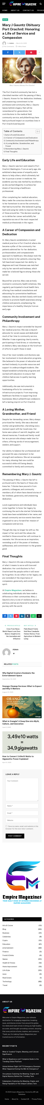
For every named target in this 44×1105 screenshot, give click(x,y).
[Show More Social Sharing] (39, 52)
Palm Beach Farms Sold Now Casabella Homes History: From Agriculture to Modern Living (32, 634)
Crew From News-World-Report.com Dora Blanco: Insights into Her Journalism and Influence (11, 634)
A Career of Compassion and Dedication (21, 138)
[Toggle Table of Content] (36, 131)
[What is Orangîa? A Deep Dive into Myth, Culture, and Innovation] (22, 707)
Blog (5, 19)
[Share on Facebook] (7, 52)
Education (6, 944)
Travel (4, 985)
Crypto (5, 940)
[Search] (40, 3)
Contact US (28, 10)
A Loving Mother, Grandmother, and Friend (20, 144)
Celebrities (6, 937)
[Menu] (3, 3)
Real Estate (6, 978)
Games (5, 959)
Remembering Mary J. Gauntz (17, 149)
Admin (11, 43)
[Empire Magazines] (22, 4)
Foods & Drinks (8, 955)
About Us (15, 10)
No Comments (9, 46)
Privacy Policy (37, 1099)
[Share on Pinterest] (31, 52)
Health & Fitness (8, 963)
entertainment (7, 948)
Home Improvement (9, 967)
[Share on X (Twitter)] (19, 52)
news (4, 974)
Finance (5, 952)
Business (5, 933)
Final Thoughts (11, 152)
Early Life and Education (15, 135)
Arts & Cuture (7, 925)
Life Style (6, 970)
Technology (6, 981)
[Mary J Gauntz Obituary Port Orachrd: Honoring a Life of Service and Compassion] (22, 70)
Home (5, 10)
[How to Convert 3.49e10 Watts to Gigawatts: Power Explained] (22, 742)
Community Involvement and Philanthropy (22, 141)
